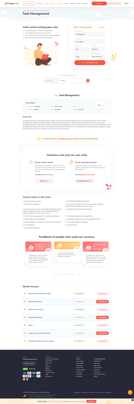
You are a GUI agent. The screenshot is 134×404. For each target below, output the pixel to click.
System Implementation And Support (77, 222)
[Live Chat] (130, 392)
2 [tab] (62, 274)
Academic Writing (50, 372)
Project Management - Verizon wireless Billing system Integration (42, 222)
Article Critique (80, 361)
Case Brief (96, 370)
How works (49, 361)
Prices (66, 3)
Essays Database (50, 3)
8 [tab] (73, 274)
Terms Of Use (85, 392)
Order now (43, 181)
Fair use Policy (100, 392)
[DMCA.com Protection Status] (33, 369)
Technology (37, 106)
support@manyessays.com (30, 359)
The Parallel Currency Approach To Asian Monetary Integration (41, 216)
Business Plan (79, 367)
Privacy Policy (77, 392)
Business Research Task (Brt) (32, 201)
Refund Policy (108, 392)
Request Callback (29, 3)
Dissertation (79, 376)
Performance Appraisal (35, 301)
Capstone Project (80, 370)
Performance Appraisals (35, 317)
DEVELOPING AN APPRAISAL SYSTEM (77, 201)
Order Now (60, 3)
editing (95, 376)
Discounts (73, 3)
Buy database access (64, 139)
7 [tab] (71, 274)
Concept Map (97, 372)
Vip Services (49, 376)
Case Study (79, 372)
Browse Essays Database (52, 359)
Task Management (29, 225)
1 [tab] (60, 274)
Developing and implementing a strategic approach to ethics (83, 219)
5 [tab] (68, 274)
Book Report (79, 365)
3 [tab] (64, 274)
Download (102, 293)
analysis (78, 359)
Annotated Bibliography (100, 359)
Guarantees (48, 370)
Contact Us (85, 3)
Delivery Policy (92, 392)
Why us (48, 368)
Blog (78, 3)
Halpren (30, 325)
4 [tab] (66, 274)
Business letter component (32, 204)
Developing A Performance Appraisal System (79, 209)
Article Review (97, 361)
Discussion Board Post (99, 374)
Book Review (97, 365)
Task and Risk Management (32, 228)
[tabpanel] (38, 254)
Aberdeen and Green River (36, 309)
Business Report (98, 367)
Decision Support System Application (34, 219)
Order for (90, 62)
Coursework (79, 374)
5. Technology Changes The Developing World (79, 216)
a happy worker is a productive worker (39, 333)
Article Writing (80, 363)
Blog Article (97, 363)
